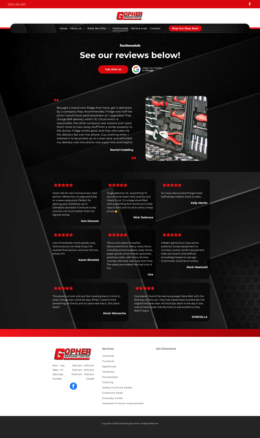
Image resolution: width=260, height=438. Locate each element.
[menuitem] (63, 28)
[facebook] (249, 5)
